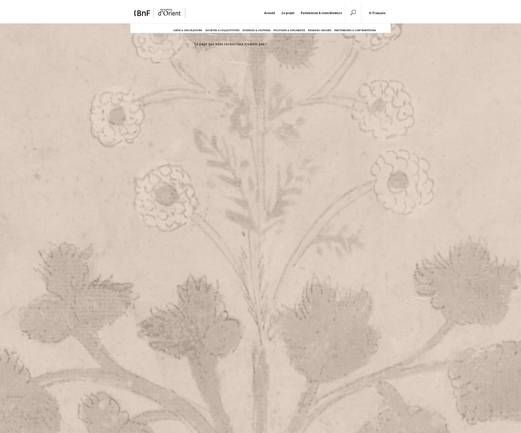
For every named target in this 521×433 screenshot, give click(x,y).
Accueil (269, 13)
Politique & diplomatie (289, 30)
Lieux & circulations (187, 30)
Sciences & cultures (257, 30)
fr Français (377, 13)
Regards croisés (320, 30)
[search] (353, 13)
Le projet (288, 13)
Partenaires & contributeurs (321, 13)
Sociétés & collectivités (222, 30)
